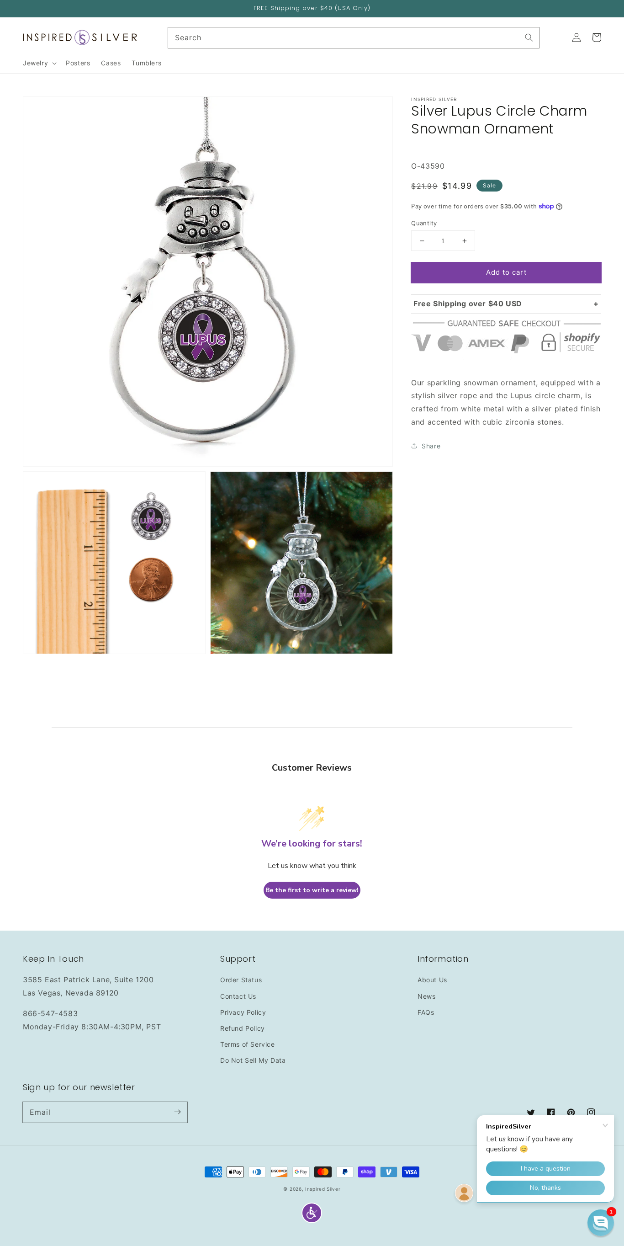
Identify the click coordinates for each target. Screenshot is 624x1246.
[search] (353, 37)
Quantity (424, 223)
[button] (311, 1213)
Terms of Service (247, 1044)
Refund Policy (242, 1028)
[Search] (529, 37)
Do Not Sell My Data (253, 1060)
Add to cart (506, 272)
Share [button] (431, 445)
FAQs (426, 1012)
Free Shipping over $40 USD (467, 303)
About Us (432, 980)
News (426, 996)
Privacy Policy (243, 1012)
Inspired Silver (323, 1189)
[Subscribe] (177, 1112)
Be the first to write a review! (312, 890)
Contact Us (238, 996)
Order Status (241, 980)
